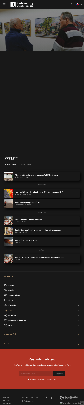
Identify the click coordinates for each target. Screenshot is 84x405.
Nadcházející (10, 165)
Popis (29, 165)
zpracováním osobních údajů (47, 379)
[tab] (42, 276)
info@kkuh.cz (28, 401)
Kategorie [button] (8, 276)
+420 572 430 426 (30, 397)
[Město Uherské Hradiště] (69, 398)
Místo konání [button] (10, 334)
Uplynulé (21, 165)
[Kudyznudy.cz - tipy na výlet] (70, 403)
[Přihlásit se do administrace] (82, 403)
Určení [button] (7, 344)
